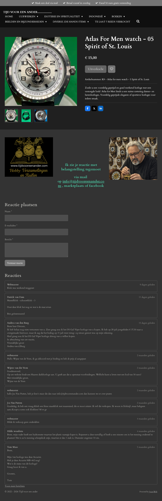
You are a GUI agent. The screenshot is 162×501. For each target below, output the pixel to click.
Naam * (8, 211)
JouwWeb (153, 491)
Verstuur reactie (15, 263)
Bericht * (9, 239)
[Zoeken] (138, 21)
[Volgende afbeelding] (72, 71)
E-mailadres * (11, 225)
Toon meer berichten (15, 486)
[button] (11, 115)
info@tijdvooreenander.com (81, 183)
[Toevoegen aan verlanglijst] (111, 69)
